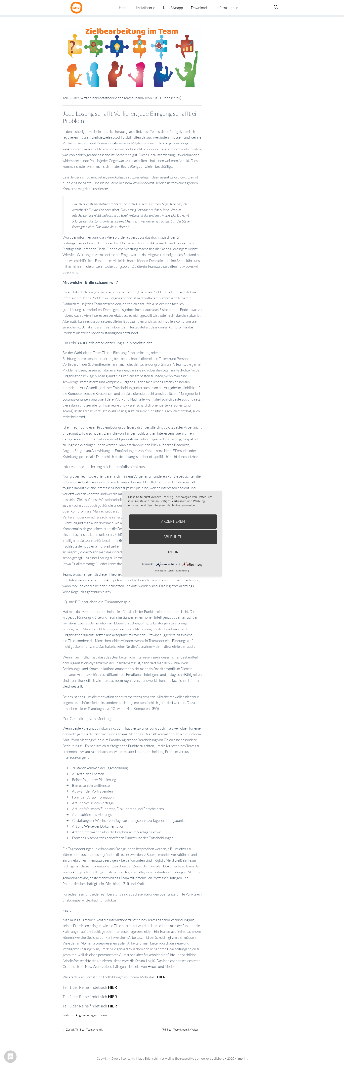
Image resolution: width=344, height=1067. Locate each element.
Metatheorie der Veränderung (77, 7)
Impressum (160, 570)
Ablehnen (173, 537)
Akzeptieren (173, 521)
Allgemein (82, 1015)
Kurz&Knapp (173, 7)
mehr (173, 552)
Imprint (242, 1058)
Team (103, 1015)
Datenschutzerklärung (178, 570)
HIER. (161, 977)
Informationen (227, 7)
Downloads (199, 7)
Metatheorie (145, 7)
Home (123, 7)
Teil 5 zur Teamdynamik (182, 1029)
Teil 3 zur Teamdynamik (83, 1029)
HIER (112, 987)
